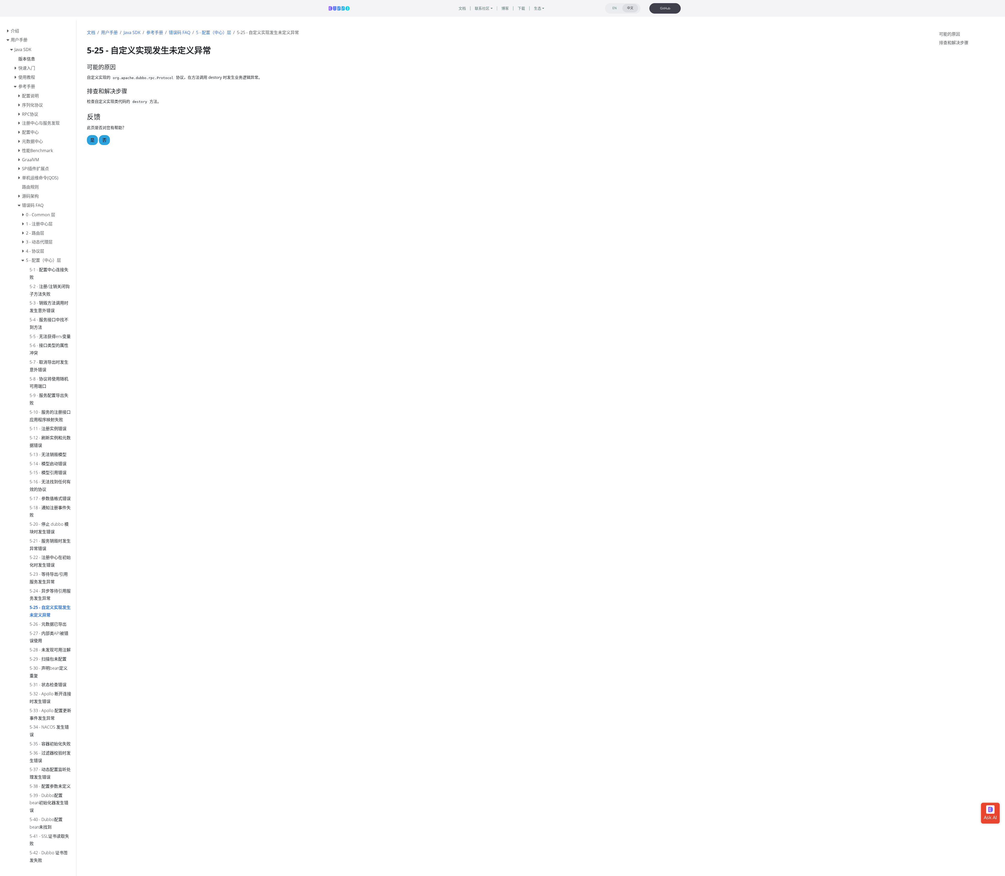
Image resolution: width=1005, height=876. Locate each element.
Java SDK (132, 32)
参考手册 (154, 32)
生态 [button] (537, 8)
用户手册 (109, 32)
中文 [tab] (630, 8)
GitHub (665, 8)
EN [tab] (614, 8)
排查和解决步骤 (953, 43)
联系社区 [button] (482, 8)
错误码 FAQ (179, 32)
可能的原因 (949, 34)
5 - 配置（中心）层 (213, 32)
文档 (91, 32)
